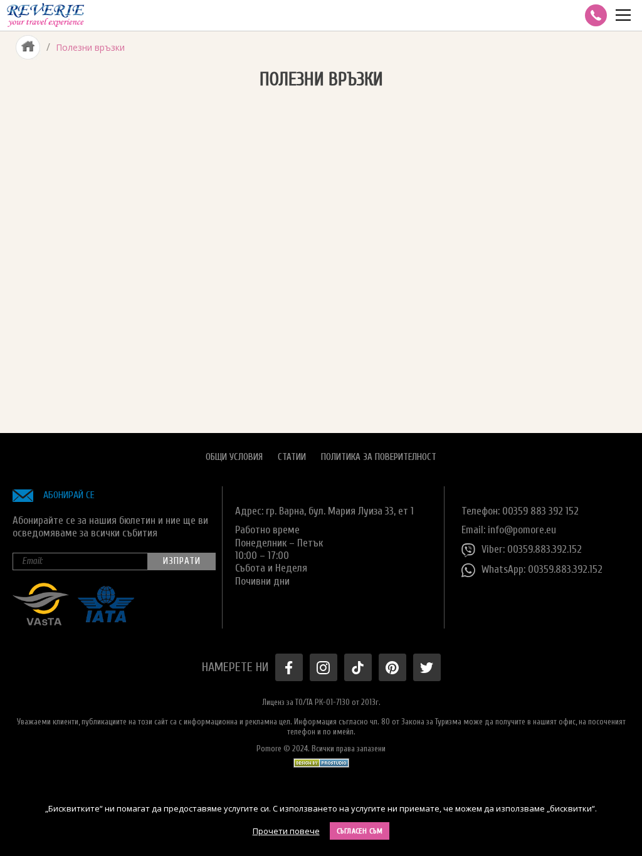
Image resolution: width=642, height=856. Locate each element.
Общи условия (234, 457)
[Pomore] (45, 15)
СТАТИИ (292, 457)
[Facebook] (289, 667)
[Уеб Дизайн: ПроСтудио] (321, 760)
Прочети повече (286, 831)
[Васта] (41, 622)
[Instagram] (323, 667)
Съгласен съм (360, 831)
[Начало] (28, 47)
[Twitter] (427, 667)
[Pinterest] (392, 667)
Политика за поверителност (378, 457)
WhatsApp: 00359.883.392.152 (542, 569)
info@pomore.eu (522, 530)
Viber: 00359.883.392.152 (532, 549)
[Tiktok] (358, 667)
